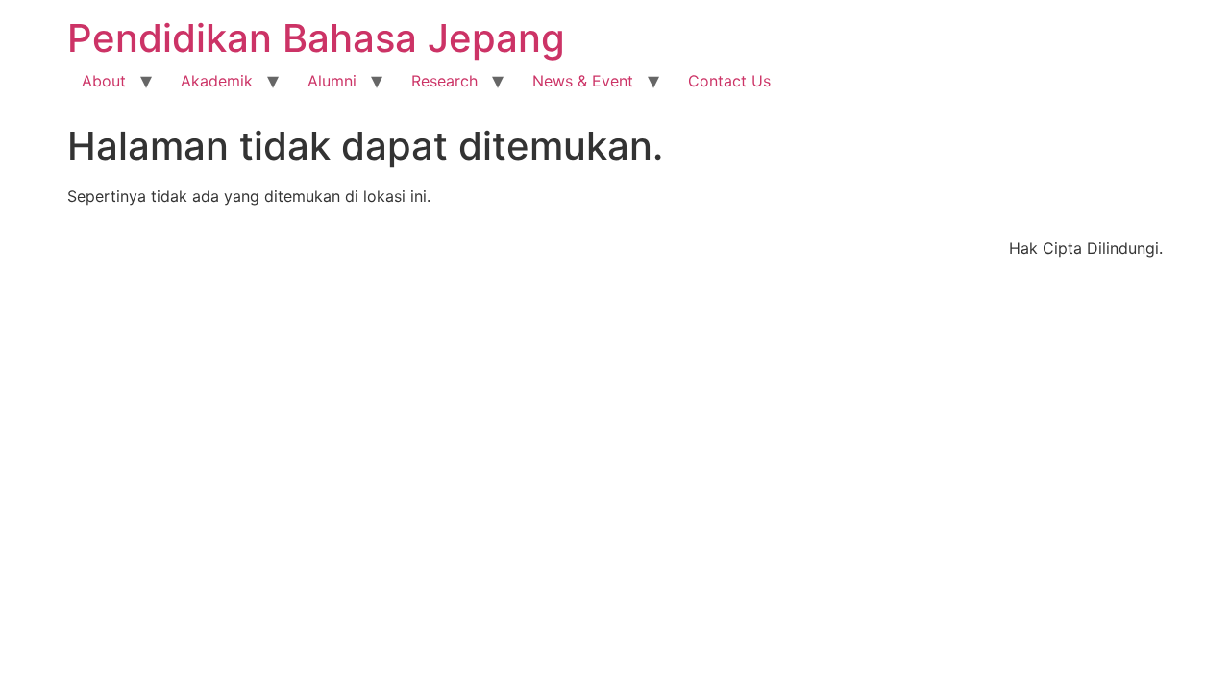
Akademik (217, 80)
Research (444, 80)
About (104, 80)
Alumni (332, 80)
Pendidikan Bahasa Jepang (316, 38)
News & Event (582, 80)
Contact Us (729, 80)
